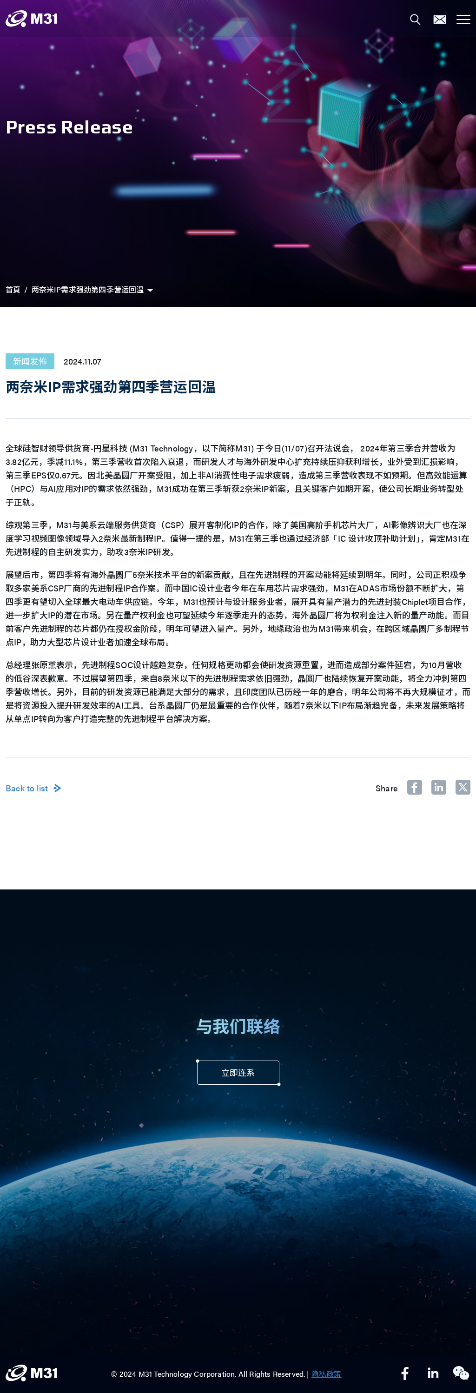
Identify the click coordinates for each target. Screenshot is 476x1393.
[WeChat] (461, 1374)
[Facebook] (405, 1374)
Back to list (27, 788)
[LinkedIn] (433, 1374)
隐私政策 (326, 1373)
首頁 (13, 289)
